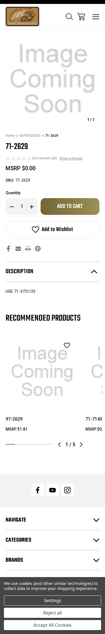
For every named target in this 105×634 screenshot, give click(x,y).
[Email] (18, 248)
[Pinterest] (38, 248)
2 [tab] (20, 444)
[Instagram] (67, 490)
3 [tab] (29, 444)
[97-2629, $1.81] (42, 371)
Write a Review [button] (71, 158)
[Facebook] (8, 248)
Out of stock (42, 400)
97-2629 (14, 419)
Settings (52, 600)
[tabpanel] (42, 385)
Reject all (52, 613)
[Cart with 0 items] (81, 16)
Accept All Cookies (52, 625)
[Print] (28, 248)
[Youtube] (52, 490)
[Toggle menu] (96, 16)
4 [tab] (38, 444)
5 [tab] (48, 444)
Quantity (13, 193)
